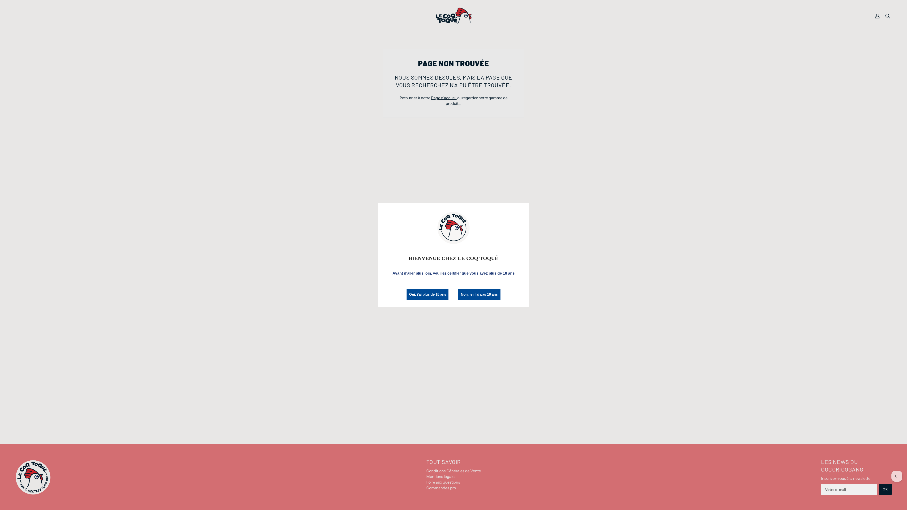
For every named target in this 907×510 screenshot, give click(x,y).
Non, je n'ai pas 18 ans (479, 295)
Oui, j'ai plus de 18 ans (427, 294)
